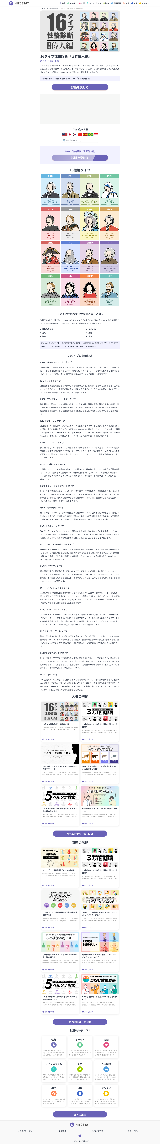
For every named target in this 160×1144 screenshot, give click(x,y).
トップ (42, 8)
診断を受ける (80, 87)
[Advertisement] (80, 109)
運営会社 (62, 1130)
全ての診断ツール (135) (80, 833)
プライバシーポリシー (27, 1130)
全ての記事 (80, 1114)
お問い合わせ (97, 1130)
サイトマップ (133, 1130)
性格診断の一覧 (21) (80, 1021)
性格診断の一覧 (52, 8)
